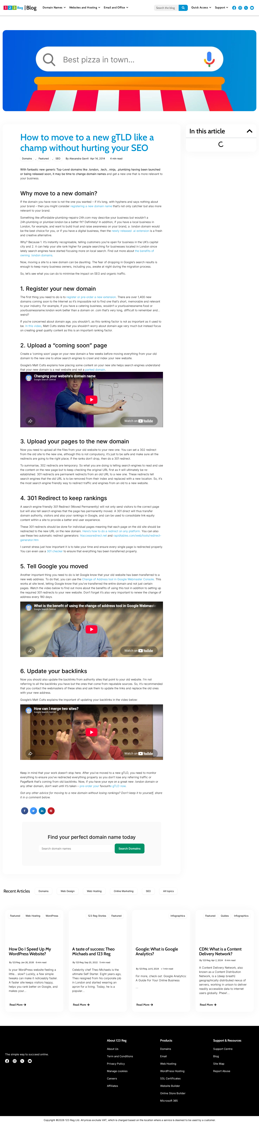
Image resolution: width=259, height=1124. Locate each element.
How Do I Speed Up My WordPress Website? (30, 951)
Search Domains (130, 848)
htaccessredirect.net (93, 535)
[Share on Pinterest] (51, 813)
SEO (58, 158)
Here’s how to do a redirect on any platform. (111, 531)
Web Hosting (33, 915)
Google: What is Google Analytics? (157, 951)
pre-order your (89, 786)
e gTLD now (118, 786)
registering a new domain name (91, 206)
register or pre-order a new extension (91, 297)
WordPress (52, 915)
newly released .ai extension (130, 231)
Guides (225, 915)
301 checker (55, 551)
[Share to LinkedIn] (42, 813)
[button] (249, 131)
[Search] (183, 8)
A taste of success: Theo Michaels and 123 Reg (93, 951)
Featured (44, 158)
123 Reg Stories (97, 915)
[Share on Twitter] (33, 813)
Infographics (178, 915)
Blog (31, 7)
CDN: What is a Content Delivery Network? (220, 951)
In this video (33, 326)
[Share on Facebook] (24, 813)
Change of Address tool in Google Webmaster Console (118, 579)
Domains (27, 158)
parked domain (95, 369)
